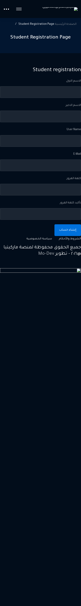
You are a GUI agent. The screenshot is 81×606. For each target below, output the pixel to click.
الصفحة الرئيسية (65, 24)
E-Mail (77, 154)
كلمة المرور (74, 178)
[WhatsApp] (58, 264)
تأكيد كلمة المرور (70, 202)
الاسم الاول (73, 81)
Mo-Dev (46, 254)
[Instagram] (68, 264)
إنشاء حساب (67, 230)
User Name (74, 129)
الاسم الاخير (73, 105)
